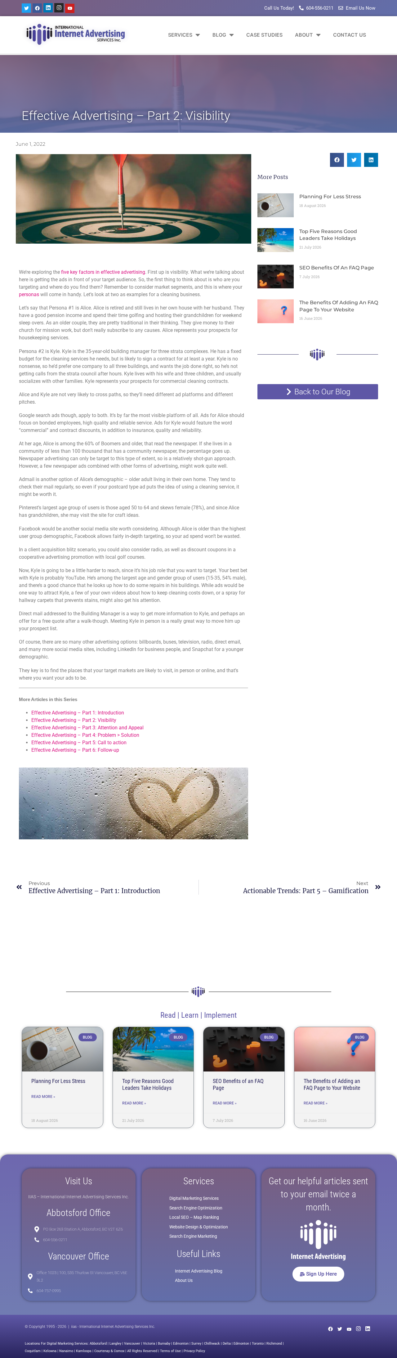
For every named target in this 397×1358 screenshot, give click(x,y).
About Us (184, 1280)
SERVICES (180, 35)
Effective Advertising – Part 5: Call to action (79, 743)
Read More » (43, 1096)
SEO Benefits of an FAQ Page (336, 268)
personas (29, 294)
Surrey (196, 1344)
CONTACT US (349, 35)
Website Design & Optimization (198, 1226)
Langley (115, 1344)
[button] (337, 160)
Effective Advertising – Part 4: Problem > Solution (85, 735)
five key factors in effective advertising (103, 272)
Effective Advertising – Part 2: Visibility (73, 720)
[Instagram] (59, 7)
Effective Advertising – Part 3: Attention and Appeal (87, 728)
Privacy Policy (194, 1351)
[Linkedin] (48, 7)
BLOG (219, 35)
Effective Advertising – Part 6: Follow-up (75, 750)
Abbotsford (98, 1344)
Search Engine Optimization (195, 1207)
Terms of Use (170, 1351)
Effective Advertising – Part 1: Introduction (77, 713)
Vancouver (132, 1344)
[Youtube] (69, 8)
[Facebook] (37, 8)
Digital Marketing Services (194, 1198)
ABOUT (304, 35)
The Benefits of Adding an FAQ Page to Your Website (332, 1084)
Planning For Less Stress (330, 197)
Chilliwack (212, 1344)
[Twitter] (26, 8)
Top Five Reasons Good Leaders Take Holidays (148, 1084)
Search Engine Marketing (193, 1236)
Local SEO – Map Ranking (194, 1217)
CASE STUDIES (264, 35)
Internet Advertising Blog (198, 1271)
